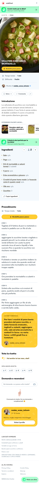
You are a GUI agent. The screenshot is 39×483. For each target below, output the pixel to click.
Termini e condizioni (8, 471)
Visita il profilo (19, 422)
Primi (12, 15)
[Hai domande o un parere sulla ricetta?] (17, 384)
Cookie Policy (24, 468)
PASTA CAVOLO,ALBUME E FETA (11, 440)
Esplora (4, 474)
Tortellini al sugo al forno (9, 446)
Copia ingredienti (12, 196)
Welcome (23, 474)
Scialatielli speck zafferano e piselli (12, 443)
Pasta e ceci (5, 452)
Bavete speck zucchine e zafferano (12, 449)
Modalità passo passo (13, 69)
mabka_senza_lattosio (21, 86)
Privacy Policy (6, 468)
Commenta (22, 94)
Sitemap (22, 471)
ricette (4, 15)
